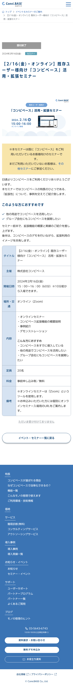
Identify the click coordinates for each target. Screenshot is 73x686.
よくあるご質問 (16, 604)
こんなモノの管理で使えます (24, 495)
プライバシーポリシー (42, 674)
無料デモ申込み (31, 650)
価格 (7, 509)
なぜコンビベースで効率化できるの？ (29, 485)
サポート (10, 582)
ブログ (9, 612)
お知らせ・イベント (16, 562)
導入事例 (10, 542)
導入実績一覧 (15, 554)
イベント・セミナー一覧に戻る (37, 438)
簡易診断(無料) (16, 524)
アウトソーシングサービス (23, 534)
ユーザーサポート (18, 588)
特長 (7, 474)
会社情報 (20, 674)
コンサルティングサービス (23, 529)
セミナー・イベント (19, 574)
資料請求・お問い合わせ (32, 640)
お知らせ (13, 569)
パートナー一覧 (16, 599)
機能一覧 (13, 490)
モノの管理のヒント (19, 618)
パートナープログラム (20, 593)
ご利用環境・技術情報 (20, 501)
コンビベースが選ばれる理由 (24, 480)
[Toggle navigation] (68, 4)
